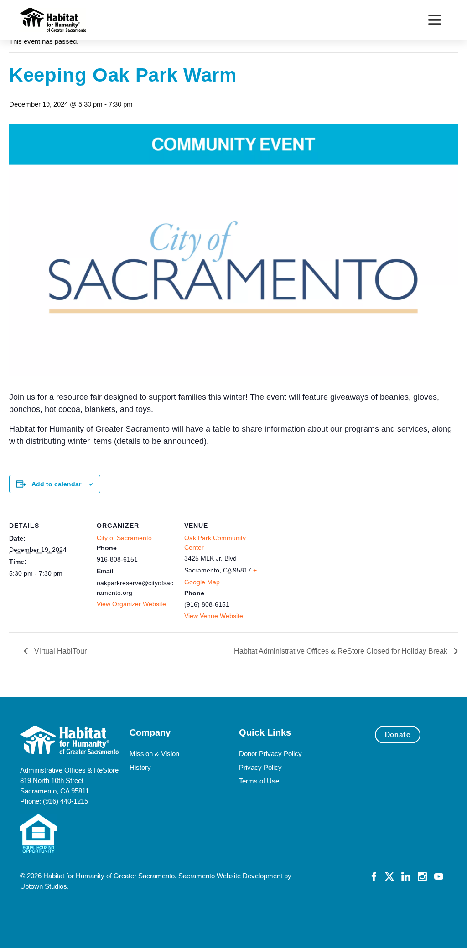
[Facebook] (374, 876)
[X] (389, 876)
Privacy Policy (260, 767)
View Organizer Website (131, 604)
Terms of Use (259, 781)
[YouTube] (439, 876)
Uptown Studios (43, 886)
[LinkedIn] (406, 876)
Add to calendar (56, 484)
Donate (398, 735)
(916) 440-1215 (65, 801)
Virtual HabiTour (59, 651)
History (140, 767)
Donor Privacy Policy (270, 753)
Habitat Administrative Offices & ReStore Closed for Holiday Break (341, 651)
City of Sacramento (124, 537)
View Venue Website (213, 615)
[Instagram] (422, 876)
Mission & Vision (154, 753)
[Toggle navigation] (434, 19)
